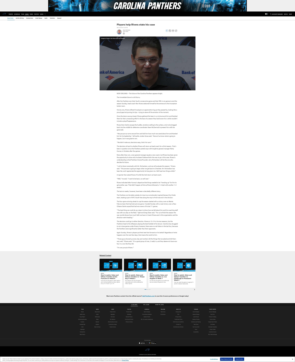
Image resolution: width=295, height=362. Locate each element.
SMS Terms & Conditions (178, 321)
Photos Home (129, 311)
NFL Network (112, 319)
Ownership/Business (82, 319)
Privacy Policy (178, 316)
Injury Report (82, 316)
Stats (82, 326)
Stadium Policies (195, 319)
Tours (196, 329)
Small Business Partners (178, 326)
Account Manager (212, 311)
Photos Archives (129, 321)
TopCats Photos (129, 316)
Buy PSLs (213, 314)
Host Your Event (196, 326)
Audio (97, 314)
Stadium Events (147, 316)
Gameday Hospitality (212, 326)
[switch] (266, 14)
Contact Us (178, 324)
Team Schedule (147, 311)
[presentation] (194, 290)
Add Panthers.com (148, 296)
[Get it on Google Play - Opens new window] (152, 344)
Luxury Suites (212, 319)
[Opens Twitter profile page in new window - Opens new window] (124, 33)
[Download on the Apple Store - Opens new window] (142, 343)
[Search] (270, 14)
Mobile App (97, 316)
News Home (97, 311)
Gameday (129, 314)
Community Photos (129, 319)
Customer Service (212, 331)
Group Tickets (212, 329)
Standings (82, 329)
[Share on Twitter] (170, 31)
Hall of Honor (82, 334)
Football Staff (82, 324)
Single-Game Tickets (212, 321)
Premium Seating (212, 316)
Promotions (162, 314)
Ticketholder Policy (178, 319)
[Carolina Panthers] (147, 350)
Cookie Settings (214, 359)
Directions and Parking (196, 321)
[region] (147, 359)
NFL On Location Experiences (147, 319)
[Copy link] (176, 30)
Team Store (163, 311)
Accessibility (196, 331)
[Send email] (173, 31)
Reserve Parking (196, 314)
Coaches (82, 321)
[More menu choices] (45, 14)
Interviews (113, 316)
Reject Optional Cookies (226, 359)
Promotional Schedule (146, 314)
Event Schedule (196, 311)
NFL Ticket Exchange (212, 334)
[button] (147, 63)
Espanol (97, 324)
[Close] (292, 359)
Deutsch (97, 321)
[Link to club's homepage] (4, 14)
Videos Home (112, 311)
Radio (97, 319)
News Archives (97, 326)
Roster (82, 311)
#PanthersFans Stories (112, 321)
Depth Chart (82, 314)
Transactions (82, 331)
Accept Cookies (239, 359)
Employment (178, 311)
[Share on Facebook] (167, 31)
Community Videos (113, 324)
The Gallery (212, 324)
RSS (178, 314)
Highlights (113, 314)
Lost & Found (196, 316)
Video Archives (113, 326)
